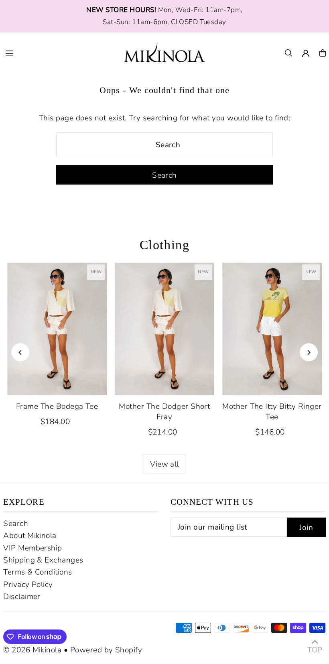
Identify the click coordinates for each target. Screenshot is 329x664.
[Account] (305, 53)
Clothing (165, 245)
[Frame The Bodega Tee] (57, 328)
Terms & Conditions (37, 572)
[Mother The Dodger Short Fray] (164, 328)
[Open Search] (288, 53)
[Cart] (322, 53)
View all (164, 464)
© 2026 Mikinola (32, 650)
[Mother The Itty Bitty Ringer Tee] (272, 328)
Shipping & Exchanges (43, 560)
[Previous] (20, 352)
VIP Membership (32, 548)
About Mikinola (30, 535)
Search (15, 523)
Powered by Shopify (106, 650)
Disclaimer (22, 596)
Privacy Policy (28, 584)
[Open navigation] (60, 52)
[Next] (309, 352)
